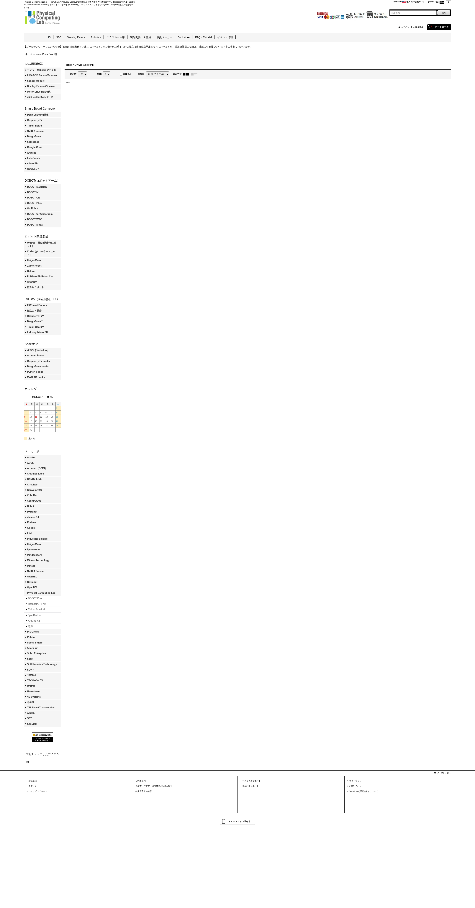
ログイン (405, 27)
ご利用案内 (140, 781)
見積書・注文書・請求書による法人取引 (153, 786)
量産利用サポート (250, 786)
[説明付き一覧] (195, 74)
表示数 (73, 74)
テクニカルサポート (251, 781)
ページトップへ (443, 773)
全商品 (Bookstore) (37, 350)
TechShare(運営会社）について (363, 791)
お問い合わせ (355, 786)
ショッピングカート (38, 791)
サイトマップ (355, 781)
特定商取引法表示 (143, 791)
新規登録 (419, 27)
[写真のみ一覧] (187, 74)
